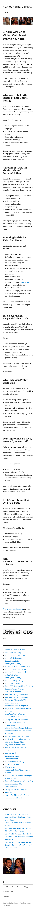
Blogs (5, 882)
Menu (6, 13)
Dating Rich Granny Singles (16, 789)
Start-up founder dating (14, 762)
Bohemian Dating (12, 764)
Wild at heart (10, 767)
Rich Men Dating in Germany (16, 694)
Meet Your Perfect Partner (15, 714)
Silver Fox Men (11, 787)
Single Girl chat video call (15, 745)
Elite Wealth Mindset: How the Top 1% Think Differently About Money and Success (19, 836)
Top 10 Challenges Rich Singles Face (19, 781)
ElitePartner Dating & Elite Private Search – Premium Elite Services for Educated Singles (19, 845)
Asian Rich (9, 792)
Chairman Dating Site (13, 784)
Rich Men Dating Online (17, 7)
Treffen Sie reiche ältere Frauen (17, 739)
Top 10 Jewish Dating (13, 664)
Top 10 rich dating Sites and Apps (16, 887)
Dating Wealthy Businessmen (16, 720)
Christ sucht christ (12, 756)
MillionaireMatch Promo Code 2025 (19, 728)
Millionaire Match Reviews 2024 (17, 667)
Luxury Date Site (11, 703)
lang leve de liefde (12, 753)
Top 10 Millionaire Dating (15, 650)
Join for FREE (8, 892)
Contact (6, 897)
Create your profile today (13, 609)
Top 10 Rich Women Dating (15, 669)
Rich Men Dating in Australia (16, 697)
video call (25, 282)
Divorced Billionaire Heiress (16, 717)
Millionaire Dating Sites (14, 742)
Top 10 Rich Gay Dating (14, 681)
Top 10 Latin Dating (12, 683)
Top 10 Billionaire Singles (15, 655)
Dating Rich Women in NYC (15, 700)
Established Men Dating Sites (16, 706)
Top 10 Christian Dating (14, 658)
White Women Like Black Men (17, 736)
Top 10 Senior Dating (13, 653)
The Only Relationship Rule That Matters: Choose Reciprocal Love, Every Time (18, 817)
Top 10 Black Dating (12, 661)
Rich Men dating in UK (14, 692)
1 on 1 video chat (11, 759)
